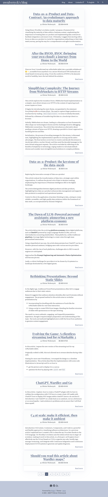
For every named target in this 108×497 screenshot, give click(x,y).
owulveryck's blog (15, 2)
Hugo (53, 490)
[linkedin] (50, 486)
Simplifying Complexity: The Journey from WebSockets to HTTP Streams (54, 89)
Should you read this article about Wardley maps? (54, 457)
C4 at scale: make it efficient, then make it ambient (54, 417)
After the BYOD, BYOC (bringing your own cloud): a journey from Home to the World (54, 56)
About (70, 2)
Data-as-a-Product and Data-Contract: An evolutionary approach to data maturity (54, 17)
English (91, 2)
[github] (54, 486)
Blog (63, 2)
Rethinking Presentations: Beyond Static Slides (54, 278)
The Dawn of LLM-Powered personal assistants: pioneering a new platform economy (54, 217)
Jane (64, 490)
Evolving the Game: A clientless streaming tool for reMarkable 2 (54, 335)
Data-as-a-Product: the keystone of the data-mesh (54, 163)
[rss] (102, 2)
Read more (79, 44)
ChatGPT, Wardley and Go (54, 383)
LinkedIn (79, 2)
